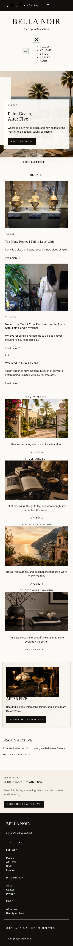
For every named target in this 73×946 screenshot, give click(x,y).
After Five (12, 909)
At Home (10, 317)
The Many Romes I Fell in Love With (29, 241)
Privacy (10, 893)
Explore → (36, 452)
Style (9, 865)
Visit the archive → (16, 754)
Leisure (10, 870)
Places (10, 234)
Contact (10, 889)
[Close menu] (36, 40)
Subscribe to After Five (26, 719)
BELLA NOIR (36, 21)
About (9, 885)
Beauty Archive (15, 913)
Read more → (13, 257)
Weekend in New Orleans (21, 363)
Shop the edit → (36, 649)
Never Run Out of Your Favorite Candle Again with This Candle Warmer (35, 326)
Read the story (22, 141)
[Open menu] (25, 51)
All (7, 355)
